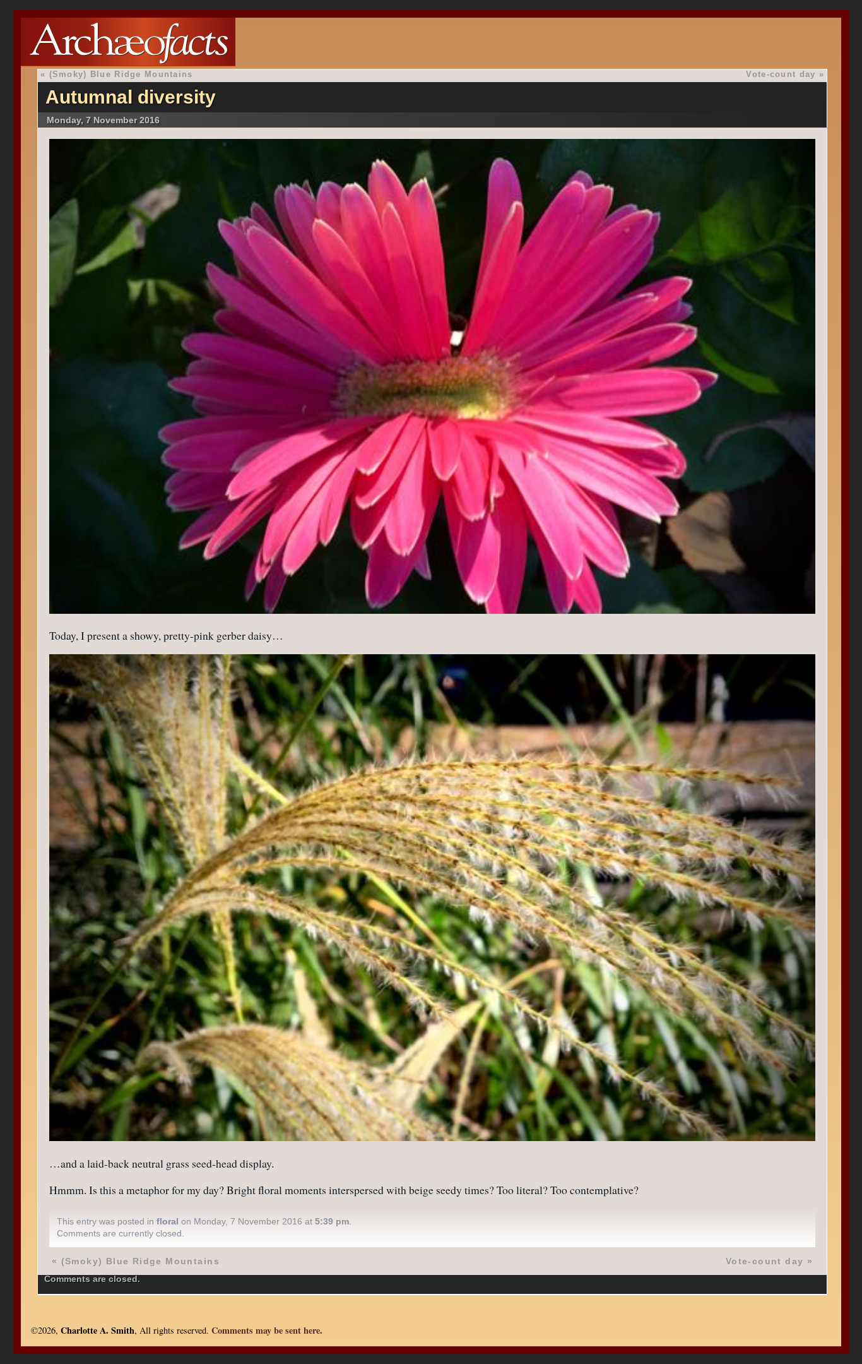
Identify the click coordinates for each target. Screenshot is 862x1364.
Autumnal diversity (130, 97)
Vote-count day (780, 74)
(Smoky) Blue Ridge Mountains (121, 74)
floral (167, 1221)
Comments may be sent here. (266, 1330)
